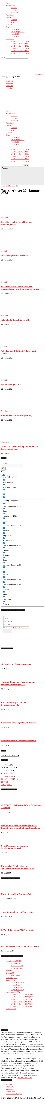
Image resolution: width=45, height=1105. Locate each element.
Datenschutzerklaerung (21, 628)
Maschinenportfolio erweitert (14, 255)
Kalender (14, 20)
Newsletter (10, 83)
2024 (8, 186)
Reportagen (10, 15)
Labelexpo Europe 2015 (20, 53)
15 (2, 776)
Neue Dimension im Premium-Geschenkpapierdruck (15, 847)
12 (12, 773)
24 (7, 779)
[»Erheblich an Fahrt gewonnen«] (7, 660)
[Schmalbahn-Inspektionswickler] (20, 313)
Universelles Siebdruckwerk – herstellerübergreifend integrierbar (17, 867)
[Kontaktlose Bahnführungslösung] (20, 409)
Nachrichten (10, 5)
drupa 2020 (15, 34)
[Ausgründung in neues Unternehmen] (7, 908)
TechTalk (9, 24)
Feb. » (9, 785)
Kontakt (9, 88)
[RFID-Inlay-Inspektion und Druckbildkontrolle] (7, 698)
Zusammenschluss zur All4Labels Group (20, 946)
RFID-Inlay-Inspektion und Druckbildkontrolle (14, 703)
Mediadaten (10, 81)
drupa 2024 (15, 29)
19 (12, 776)
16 (5, 776)
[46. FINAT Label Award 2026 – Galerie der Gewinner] (7, 801)
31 (7, 782)
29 (2, 782)
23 (5, 779)
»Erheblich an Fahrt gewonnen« (16, 664)
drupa (8, 27)
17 (7, 776)
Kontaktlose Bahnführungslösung (16, 415)
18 (9, 776)
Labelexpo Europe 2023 (20, 44)
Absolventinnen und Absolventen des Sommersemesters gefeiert (18, 683)
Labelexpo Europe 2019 (20, 48)
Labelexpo (10, 39)
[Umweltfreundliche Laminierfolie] (7, 890)
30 (5, 782)
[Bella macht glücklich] (20, 378)
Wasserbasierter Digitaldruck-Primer (18, 723)
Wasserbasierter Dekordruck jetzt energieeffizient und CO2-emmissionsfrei (20, 287)
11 (9, 773)
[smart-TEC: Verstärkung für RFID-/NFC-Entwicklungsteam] (20, 440)
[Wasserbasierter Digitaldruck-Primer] (7, 718)
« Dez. (3, 785)
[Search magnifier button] (3, 468)
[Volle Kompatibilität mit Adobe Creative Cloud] (20, 344)
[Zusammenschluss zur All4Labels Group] (7, 942)
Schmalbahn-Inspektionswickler (16, 320)
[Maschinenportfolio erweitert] (20, 249)
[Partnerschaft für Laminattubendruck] (7, 736)
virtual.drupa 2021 (17, 32)
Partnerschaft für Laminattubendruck (18, 740)
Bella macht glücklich (11, 384)
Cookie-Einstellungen (14, 1094)
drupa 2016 (15, 36)
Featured (10, 1009)
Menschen (14, 12)
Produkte (14, 10)
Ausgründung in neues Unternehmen (18, 912)
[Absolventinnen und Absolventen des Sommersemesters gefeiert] (7, 678)
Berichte (14, 22)
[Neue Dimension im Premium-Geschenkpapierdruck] (7, 841)
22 (2, 779)
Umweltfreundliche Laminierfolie (16, 894)
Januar (12, 186)
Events (8, 17)
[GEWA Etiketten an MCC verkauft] (7, 926)
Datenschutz (10, 1091)
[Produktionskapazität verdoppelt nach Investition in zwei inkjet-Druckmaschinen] (7, 821)
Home (8, 3)
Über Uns (9, 86)
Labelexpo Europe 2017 (20, 51)
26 (12, 779)
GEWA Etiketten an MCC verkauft (17, 930)
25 (9, 779)
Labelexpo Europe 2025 (20, 41)
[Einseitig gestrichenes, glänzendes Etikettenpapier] (18, 215)
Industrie (14, 8)
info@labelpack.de (25, 1078)
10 (7, 773)
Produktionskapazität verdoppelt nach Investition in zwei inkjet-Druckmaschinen (20, 826)
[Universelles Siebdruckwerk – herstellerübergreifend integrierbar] (7, 862)
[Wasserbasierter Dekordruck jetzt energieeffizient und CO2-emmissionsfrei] (20, 280)
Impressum (10, 1089)
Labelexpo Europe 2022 (20, 46)
